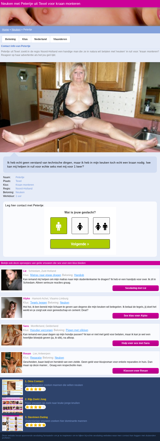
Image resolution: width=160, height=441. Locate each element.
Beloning (10, 39)
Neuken (16, 29)
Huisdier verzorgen (41, 330)
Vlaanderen (60, 39)
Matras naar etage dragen (45, 275)
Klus (25, 39)
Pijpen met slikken (77, 330)
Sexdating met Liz (135, 288)
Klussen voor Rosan (136, 370)
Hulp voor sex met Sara (136, 343)
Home (5, 29)
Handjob (79, 275)
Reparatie (36, 357)
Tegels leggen (38, 302)
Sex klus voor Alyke (136, 315)
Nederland (40, 39)
